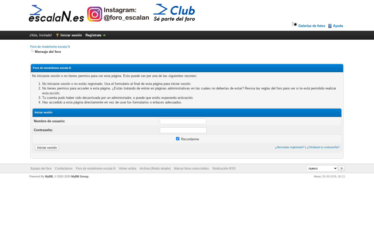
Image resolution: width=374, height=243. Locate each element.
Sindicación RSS (224, 168)
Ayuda (338, 26)
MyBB (49, 176)
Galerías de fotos (311, 26)
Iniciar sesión (71, 35)
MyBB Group (80, 176)
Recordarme (189, 139)
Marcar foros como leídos (191, 168)
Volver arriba (127, 168)
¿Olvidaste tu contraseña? (323, 147)
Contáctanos (64, 168)
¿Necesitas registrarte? (289, 147)
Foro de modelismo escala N (50, 47)
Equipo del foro (41, 168)
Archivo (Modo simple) (155, 168)
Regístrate (93, 35)
